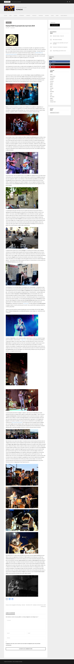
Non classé (52, 96)
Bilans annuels (64, 15)
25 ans (52, 15)
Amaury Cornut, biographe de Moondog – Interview (15, 604)
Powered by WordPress (8, 661)
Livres (51, 93)
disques (51, 84)
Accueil (5, 15)
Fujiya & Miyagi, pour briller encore (59, 50)
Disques (15, 15)
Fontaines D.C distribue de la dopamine (60, 47)
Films (51, 89)
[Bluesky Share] (10, 599)
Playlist (51, 98)
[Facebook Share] (7, 599)
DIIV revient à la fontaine (57, 39)
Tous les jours (26, 303)
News (10, 15)
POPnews (19, 9)
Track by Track (53, 101)
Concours (41, 15)
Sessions (47, 15)
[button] (67, 1)
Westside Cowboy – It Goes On (58, 35)
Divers (57, 15)
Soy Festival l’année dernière (17, 422)
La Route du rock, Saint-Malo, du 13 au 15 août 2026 (22, 1)
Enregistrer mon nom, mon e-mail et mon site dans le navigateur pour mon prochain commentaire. (23, 644)
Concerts (28, 15)
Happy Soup (23, 339)
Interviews (21, 15)
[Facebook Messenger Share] (12, 599)
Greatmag (16, 661)
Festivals (34, 15)
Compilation (52, 77)
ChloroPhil (7, 27)
